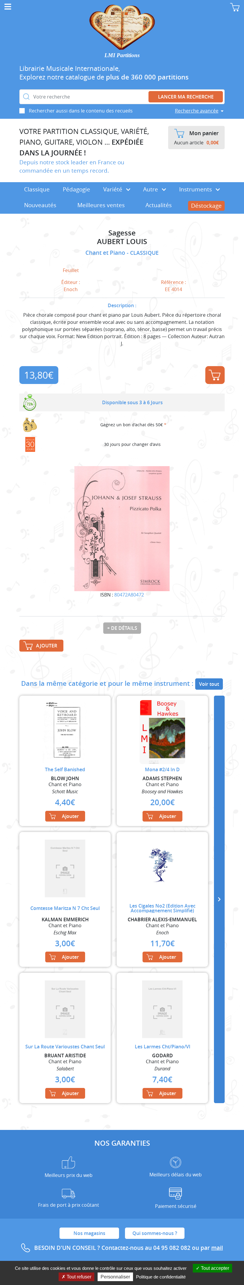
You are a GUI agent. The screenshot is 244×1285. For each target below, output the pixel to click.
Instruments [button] (196, 189)
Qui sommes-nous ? (154, 1233)
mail (217, 1248)
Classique (37, 189)
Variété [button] (113, 189)
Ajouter (215, 375)
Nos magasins (89, 1233)
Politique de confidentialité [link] (161, 1276)
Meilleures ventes (101, 205)
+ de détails (122, 628)
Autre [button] (151, 189)
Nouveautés (40, 205)
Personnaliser (115, 1276)
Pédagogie (76, 189)
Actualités (159, 205)
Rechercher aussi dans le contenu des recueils (81, 110)
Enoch (71, 289)
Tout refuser (78, 1276)
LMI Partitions (122, 55)
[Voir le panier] (235, 7)
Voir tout (209, 684)
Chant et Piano (106, 253)
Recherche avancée (196, 110)
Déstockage (206, 206)
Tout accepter (214, 1268)
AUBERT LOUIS (122, 241)
